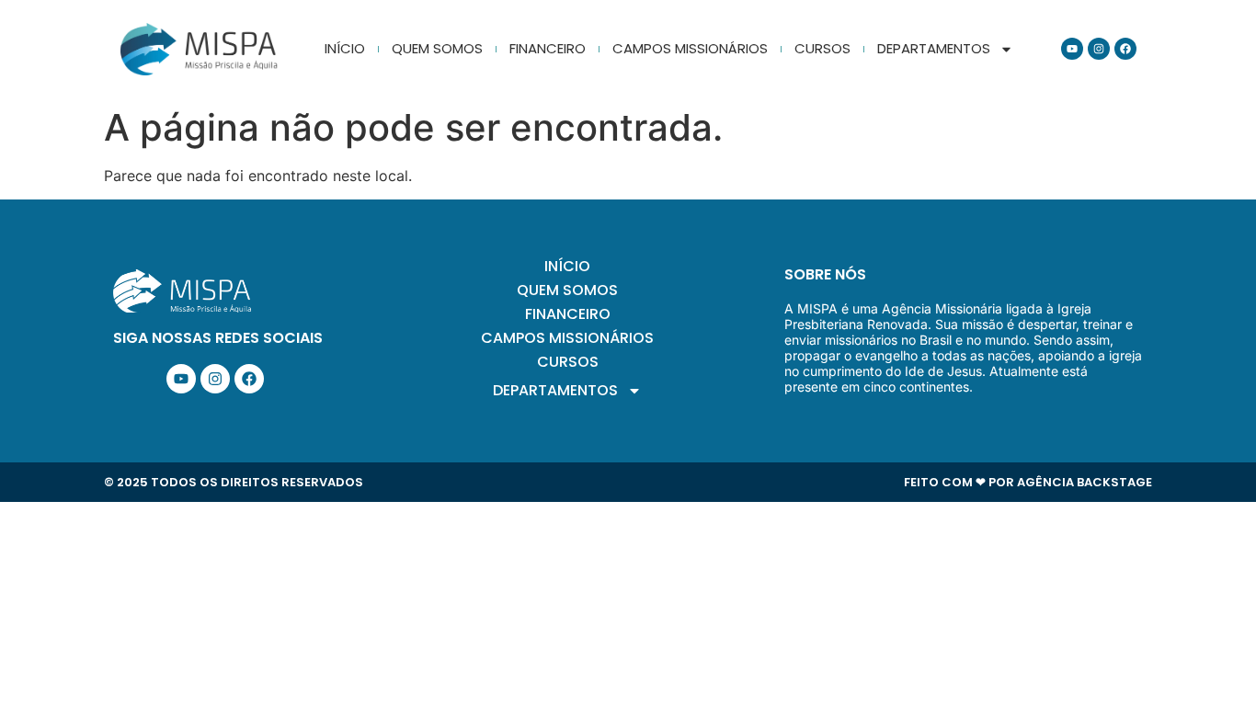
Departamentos (933, 48)
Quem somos (437, 48)
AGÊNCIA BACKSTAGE (1084, 482)
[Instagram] (1099, 49)
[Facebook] (1125, 49)
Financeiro (547, 48)
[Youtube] (1072, 49)
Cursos (822, 48)
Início (345, 48)
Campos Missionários (690, 48)
